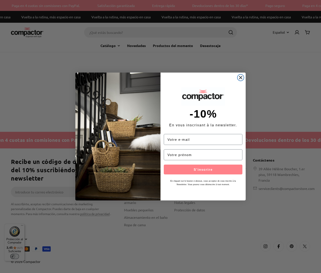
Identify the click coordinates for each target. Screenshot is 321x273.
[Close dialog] (240, 77)
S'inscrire (203, 169)
